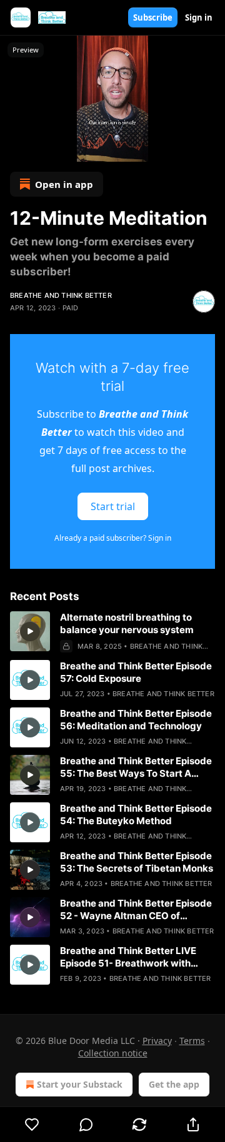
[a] (30, 631)
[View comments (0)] (86, 1124)
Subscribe (152, 17)
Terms (192, 1040)
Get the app (174, 1084)
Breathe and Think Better (61, 295)
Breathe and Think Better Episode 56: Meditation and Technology (136, 719)
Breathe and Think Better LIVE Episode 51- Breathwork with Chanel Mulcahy (128, 957)
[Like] (32, 1124)
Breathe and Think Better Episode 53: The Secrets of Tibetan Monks (136, 862)
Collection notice (113, 1053)
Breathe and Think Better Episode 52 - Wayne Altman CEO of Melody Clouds (136, 909)
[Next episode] (41, 148)
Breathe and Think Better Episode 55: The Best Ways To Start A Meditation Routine (136, 767)
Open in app (64, 184)
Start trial (113, 506)
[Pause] (13, 148)
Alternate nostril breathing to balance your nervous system (127, 623)
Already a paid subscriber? (112, 538)
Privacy (157, 1040)
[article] (112, 631)
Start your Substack (79, 1084)
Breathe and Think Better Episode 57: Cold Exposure (136, 672)
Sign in (198, 17)
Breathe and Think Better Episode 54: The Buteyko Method (136, 814)
